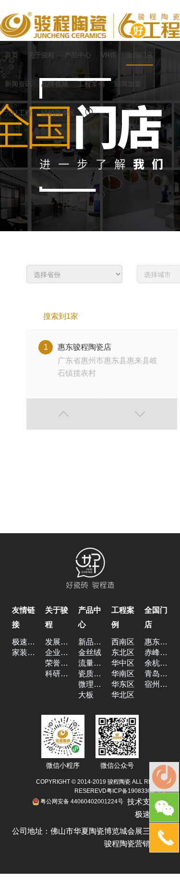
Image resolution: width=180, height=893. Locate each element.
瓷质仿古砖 (90, 674)
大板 (86, 695)
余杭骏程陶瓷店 (156, 663)
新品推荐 (90, 642)
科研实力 (57, 674)
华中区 (122, 663)
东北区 (122, 652)
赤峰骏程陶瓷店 (156, 652)
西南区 (122, 642)
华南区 (122, 674)
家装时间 (24, 652)
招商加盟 (127, 84)
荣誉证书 (57, 663)
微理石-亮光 (90, 684)
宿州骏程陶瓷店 (156, 684)
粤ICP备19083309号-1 (136, 791)
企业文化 (57, 652)
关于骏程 (41, 55)
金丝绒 (89, 652)
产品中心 (77, 55)
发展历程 (57, 642)
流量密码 (90, 663)
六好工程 (18, 113)
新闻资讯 (18, 84)
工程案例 (91, 84)
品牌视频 (54, 84)
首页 (11, 55)
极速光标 (24, 642)
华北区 (122, 695)
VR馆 (109, 55)
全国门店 (139, 55)
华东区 (122, 684)
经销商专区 (58, 113)
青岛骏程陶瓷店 (156, 674)
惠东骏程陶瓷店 (156, 642)
